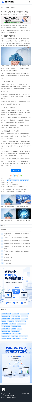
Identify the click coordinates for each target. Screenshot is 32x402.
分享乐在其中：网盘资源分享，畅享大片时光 (16, 189)
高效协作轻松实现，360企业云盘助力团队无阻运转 (16, 251)
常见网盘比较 (8, 263)
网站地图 (14, 397)
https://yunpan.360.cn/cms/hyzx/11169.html (18, 186)
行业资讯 (13, 7)
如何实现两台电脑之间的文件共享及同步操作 (8, 220)
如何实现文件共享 (24, 180)
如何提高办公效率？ (9, 257)
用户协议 (9, 397)
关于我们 (3, 397)
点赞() (17, 170)
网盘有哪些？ (7, 254)
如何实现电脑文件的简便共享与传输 (24, 206)
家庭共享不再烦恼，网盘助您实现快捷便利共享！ (16, 237)
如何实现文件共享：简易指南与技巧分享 (8, 206)
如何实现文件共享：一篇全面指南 (24, 220)
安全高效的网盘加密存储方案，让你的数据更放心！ (16, 240)
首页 (2, 7)
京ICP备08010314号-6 (8, 395)
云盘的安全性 (7, 260)
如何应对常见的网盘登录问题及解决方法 (15, 192)
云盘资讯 (7, 7)
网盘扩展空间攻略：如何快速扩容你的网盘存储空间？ (17, 243)
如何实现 (9, 180)
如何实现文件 (16, 180)
